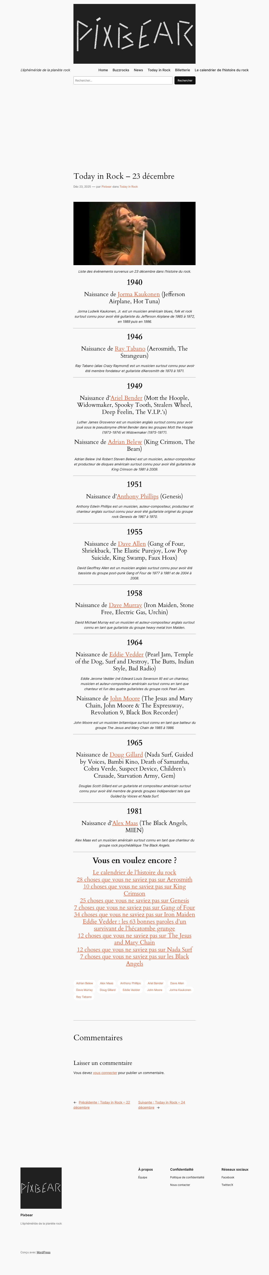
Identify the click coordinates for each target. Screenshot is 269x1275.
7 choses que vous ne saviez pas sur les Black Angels (134, 960)
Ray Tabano (130, 349)
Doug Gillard (126, 755)
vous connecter (105, 1073)
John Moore (125, 699)
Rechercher (185, 80)
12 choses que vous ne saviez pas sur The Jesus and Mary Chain (134, 939)
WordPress (43, 1252)
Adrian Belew (125, 442)
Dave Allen (132, 544)
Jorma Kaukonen (139, 294)
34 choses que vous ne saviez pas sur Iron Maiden (134, 915)
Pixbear (106, 186)
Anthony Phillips (138, 496)
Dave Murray (125, 605)
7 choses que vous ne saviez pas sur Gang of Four (134, 908)
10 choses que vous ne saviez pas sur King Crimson (134, 890)
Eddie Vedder (126, 655)
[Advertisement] (134, 120)
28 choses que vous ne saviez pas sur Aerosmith (134, 880)
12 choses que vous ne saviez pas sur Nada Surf (134, 950)
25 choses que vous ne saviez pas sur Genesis (134, 901)
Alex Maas (125, 823)
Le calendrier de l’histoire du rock (134, 873)
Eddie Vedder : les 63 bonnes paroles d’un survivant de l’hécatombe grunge (134, 925)
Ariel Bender (126, 398)
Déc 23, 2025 (82, 186)
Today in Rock (129, 186)
